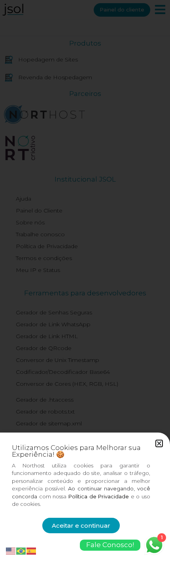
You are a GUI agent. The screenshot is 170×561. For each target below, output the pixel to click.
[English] (11, 550)
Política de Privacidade (98, 496)
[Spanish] (31, 550)
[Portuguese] (21, 550)
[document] (85, 280)
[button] (159, 443)
